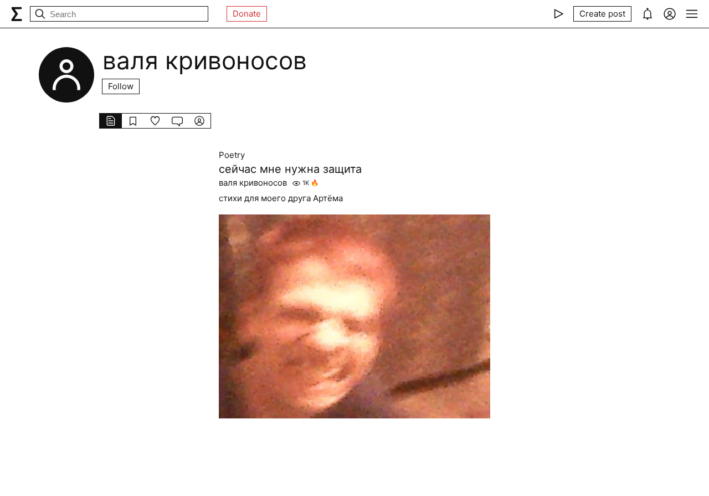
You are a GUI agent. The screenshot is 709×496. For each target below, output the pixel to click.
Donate (247, 13)
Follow (120, 86)
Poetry (232, 155)
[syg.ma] (16, 14)
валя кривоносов (253, 183)
